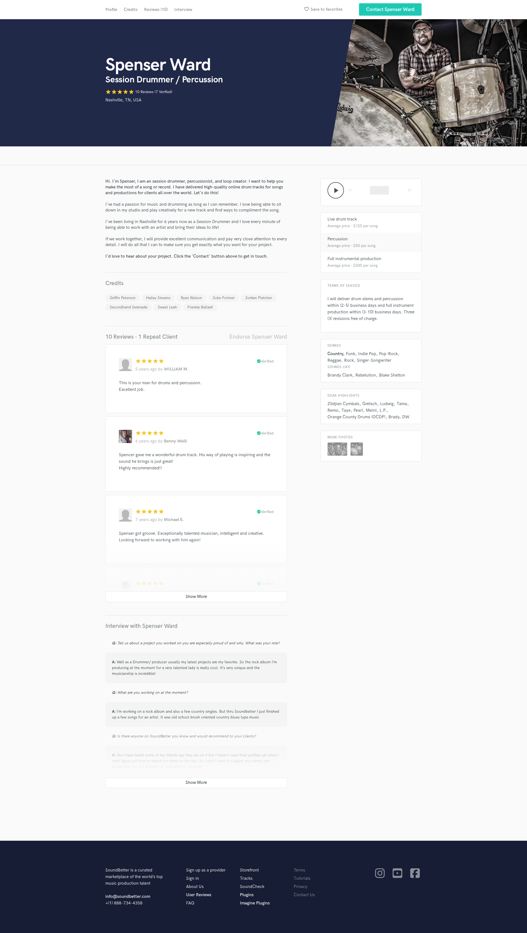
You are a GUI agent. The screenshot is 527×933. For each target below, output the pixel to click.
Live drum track (342, 219)
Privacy (300, 886)
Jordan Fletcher (258, 298)
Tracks (246, 878)
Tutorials (302, 878)
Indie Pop (367, 354)
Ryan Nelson (191, 298)
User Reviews (198, 895)
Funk (350, 354)
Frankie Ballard (200, 307)
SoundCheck (252, 886)
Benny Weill (175, 441)
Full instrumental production (354, 258)
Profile (111, 9)
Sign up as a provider (206, 870)
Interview (183, 9)
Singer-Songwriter (374, 360)
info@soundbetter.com (127, 896)
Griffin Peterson (123, 298)
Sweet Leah (167, 307)
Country (335, 354)
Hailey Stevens (158, 298)
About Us (195, 886)
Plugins (247, 895)
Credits (131, 9)
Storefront (249, 870)
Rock (349, 360)
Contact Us (304, 895)
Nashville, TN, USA (123, 100)
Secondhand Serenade (128, 307)
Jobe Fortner (223, 298)
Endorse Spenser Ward (258, 336)
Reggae (334, 360)
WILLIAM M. (176, 369)
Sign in (192, 878)
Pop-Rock (388, 354)
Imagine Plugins (255, 903)
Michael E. (174, 519)
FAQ (190, 903)
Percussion (337, 239)
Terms (299, 870)
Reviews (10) (156, 9)
